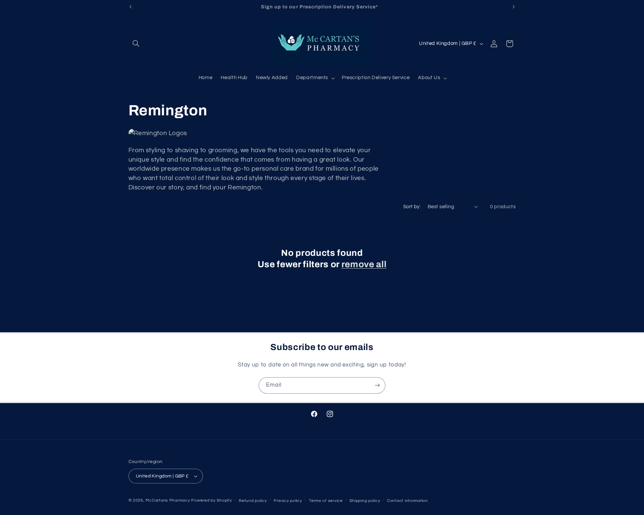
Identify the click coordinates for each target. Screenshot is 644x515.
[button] (136, 43)
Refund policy (253, 501)
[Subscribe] (377, 385)
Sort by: (412, 206)
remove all (364, 264)
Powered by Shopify (211, 500)
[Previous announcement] (130, 6)
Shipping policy (365, 501)
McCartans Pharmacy (168, 500)
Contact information (407, 501)
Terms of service (326, 501)
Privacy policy (288, 501)
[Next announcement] (513, 6)
